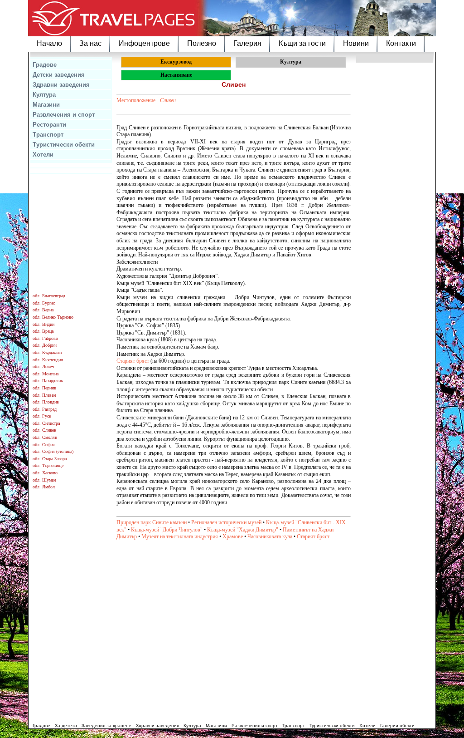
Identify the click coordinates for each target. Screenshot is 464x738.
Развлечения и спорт (64, 114)
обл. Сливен (44, 430)
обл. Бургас (44, 302)
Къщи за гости (302, 43)
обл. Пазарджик (48, 380)
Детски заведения (59, 74)
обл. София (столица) (53, 451)
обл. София (44, 444)
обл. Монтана (45, 373)
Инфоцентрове (144, 43)
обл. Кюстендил (48, 359)
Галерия (247, 43)
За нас (90, 43)
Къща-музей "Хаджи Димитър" (242, 529)
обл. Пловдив (46, 401)
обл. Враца (43, 331)
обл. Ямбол (44, 486)
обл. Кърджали (47, 352)
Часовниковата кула (269, 536)
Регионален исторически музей (226, 522)
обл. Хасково (45, 472)
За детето (66, 725)
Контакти (401, 43)
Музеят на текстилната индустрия (179, 536)
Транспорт (48, 134)
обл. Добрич (45, 345)
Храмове (232, 536)
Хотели (43, 154)
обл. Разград (45, 409)
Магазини (46, 104)
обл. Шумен (44, 479)
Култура (44, 94)
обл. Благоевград (49, 295)
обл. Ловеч (43, 366)
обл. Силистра (46, 423)
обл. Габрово (45, 338)
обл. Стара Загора (50, 458)
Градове (45, 64)
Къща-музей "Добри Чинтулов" (167, 529)
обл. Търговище (48, 465)
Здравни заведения (61, 84)
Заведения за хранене (106, 725)
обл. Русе (42, 415)
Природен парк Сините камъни (151, 522)
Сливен (168, 100)
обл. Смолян (45, 437)
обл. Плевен (44, 395)
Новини (356, 43)
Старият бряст (132, 361)
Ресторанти (49, 124)
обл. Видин (43, 324)
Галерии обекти (397, 725)
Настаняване (176, 75)
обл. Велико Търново (53, 317)
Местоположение (135, 100)
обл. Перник (44, 387)
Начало (49, 43)
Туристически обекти (64, 144)
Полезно (201, 43)
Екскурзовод (176, 62)
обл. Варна (43, 309)
